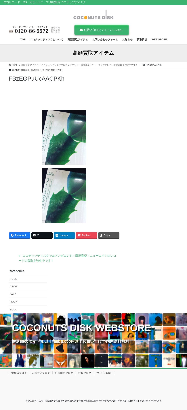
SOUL (13, 309)
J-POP (13, 286)
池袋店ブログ (19, 372)
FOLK (13, 278)
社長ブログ (84, 372)
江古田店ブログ (64, 372)
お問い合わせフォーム (103, 29)
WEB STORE (104, 372)
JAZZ (13, 294)
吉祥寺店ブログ (41, 372)
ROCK (13, 301)
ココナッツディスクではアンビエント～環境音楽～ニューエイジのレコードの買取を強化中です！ (67, 258)
